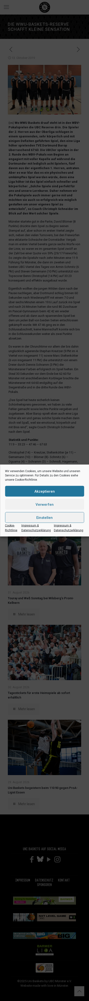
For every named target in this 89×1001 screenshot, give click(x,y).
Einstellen (44, 517)
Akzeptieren (44, 491)
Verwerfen (45, 504)
